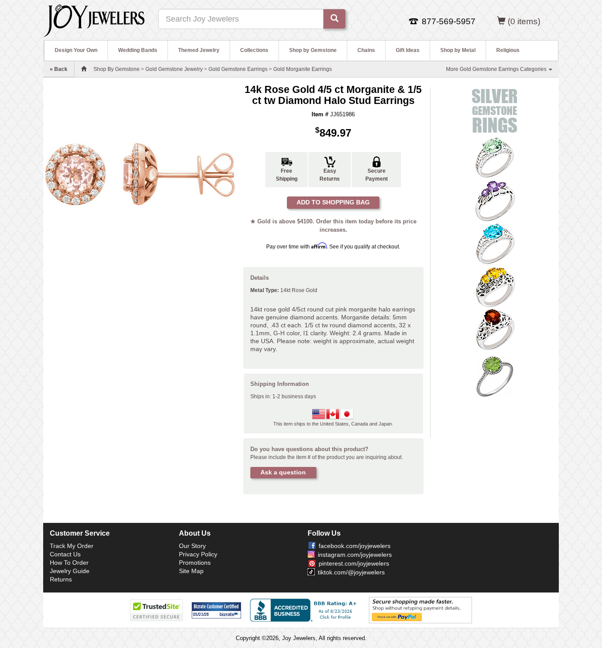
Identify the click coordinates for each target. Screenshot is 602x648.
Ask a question (283, 472)
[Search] (334, 19)
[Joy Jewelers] (94, 19)
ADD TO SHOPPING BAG (333, 202)
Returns (61, 579)
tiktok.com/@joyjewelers (351, 572)
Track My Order (71, 545)
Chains (366, 50)
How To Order (69, 562)
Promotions (195, 562)
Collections (254, 50)
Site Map (191, 570)
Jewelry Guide (69, 570)
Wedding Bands (137, 50)
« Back (58, 69)
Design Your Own (76, 50)
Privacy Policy (198, 554)
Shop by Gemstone (313, 50)
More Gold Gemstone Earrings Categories (497, 69)
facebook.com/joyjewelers (354, 545)
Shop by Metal (458, 50)
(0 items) (524, 21)
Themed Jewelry (198, 50)
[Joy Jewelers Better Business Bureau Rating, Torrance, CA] (305, 610)
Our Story (192, 545)
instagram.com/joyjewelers (355, 554)
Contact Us (65, 554)
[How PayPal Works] (420, 610)
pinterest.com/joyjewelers (354, 563)
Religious (508, 50)
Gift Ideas (408, 50)
